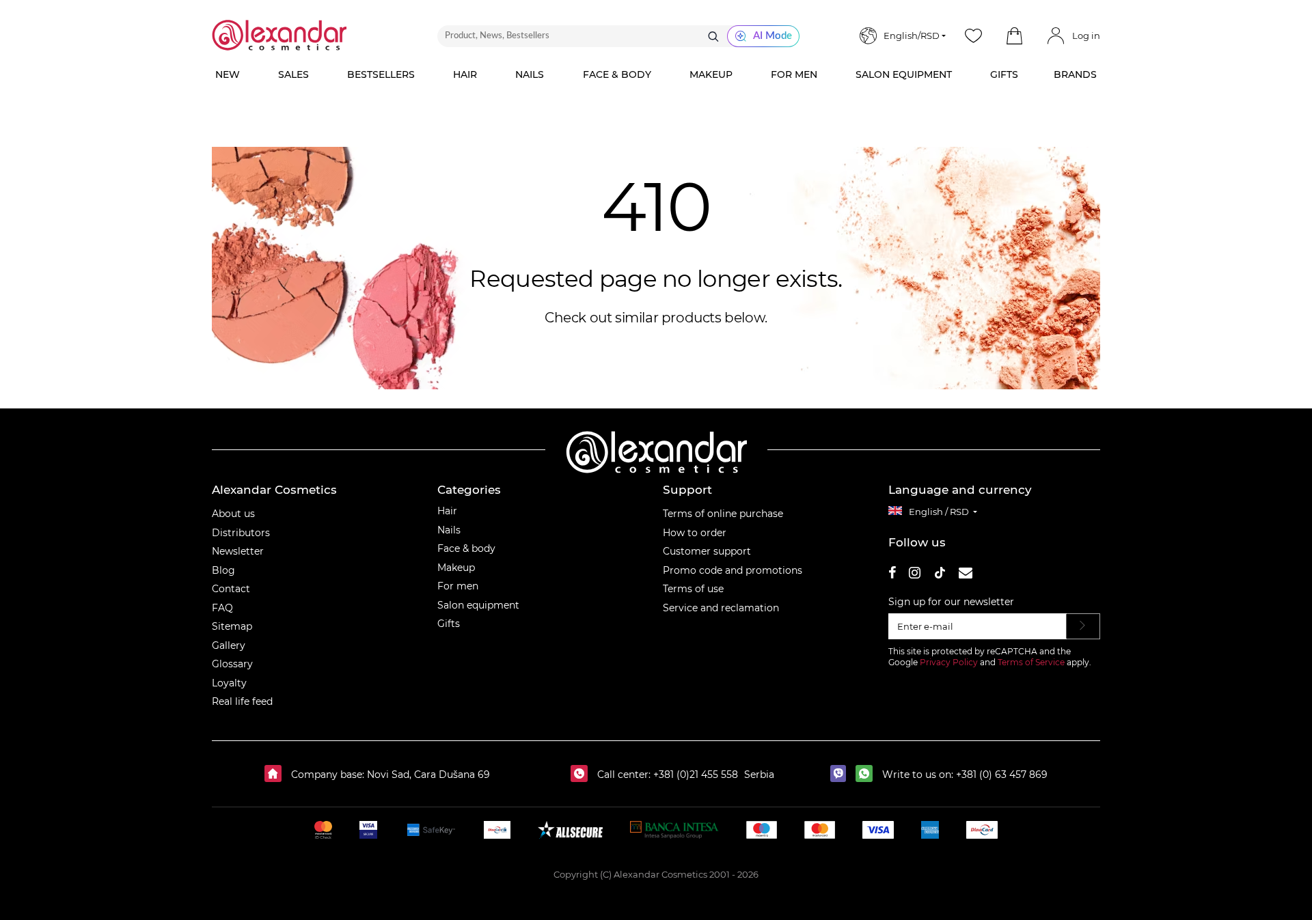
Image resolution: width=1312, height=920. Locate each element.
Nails (449, 530)
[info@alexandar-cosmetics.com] (965, 574)
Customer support (707, 551)
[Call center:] (582, 774)
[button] (1014, 36)
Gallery (228, 645)
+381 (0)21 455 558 (694, 774)
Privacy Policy (949, 662)
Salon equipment (478, 605)
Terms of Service (1031, 662)
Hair (447, 511)
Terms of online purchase (723, 513)
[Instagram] (914, 574)
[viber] (841, 774)
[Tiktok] (939, 574)
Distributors (241, 533)
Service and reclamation (721, 608)
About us (233, 513)
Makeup (456, 567)
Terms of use (693, 589)
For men (457, 586)
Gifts (448, 623)
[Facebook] (892, 574)
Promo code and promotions (732, 570)
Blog (223, 570)
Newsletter (238, 551)
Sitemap (232, 626)
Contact (231, 589)
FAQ (222, 608)
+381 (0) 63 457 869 (1002, 774)
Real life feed (242, 701)
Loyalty (229, 683)
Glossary (232, 664)
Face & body (466, 548)
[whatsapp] (867, 774)
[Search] (713, 36)
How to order (694, 533)
